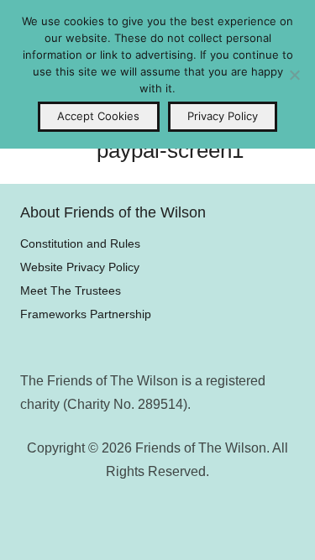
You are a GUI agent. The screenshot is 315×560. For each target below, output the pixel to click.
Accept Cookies (98, 116)
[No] (294, 74)
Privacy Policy (222, 116)
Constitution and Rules (80, 243)
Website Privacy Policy (79, 267)
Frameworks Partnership (85, 314)
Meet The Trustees (70, 290)
